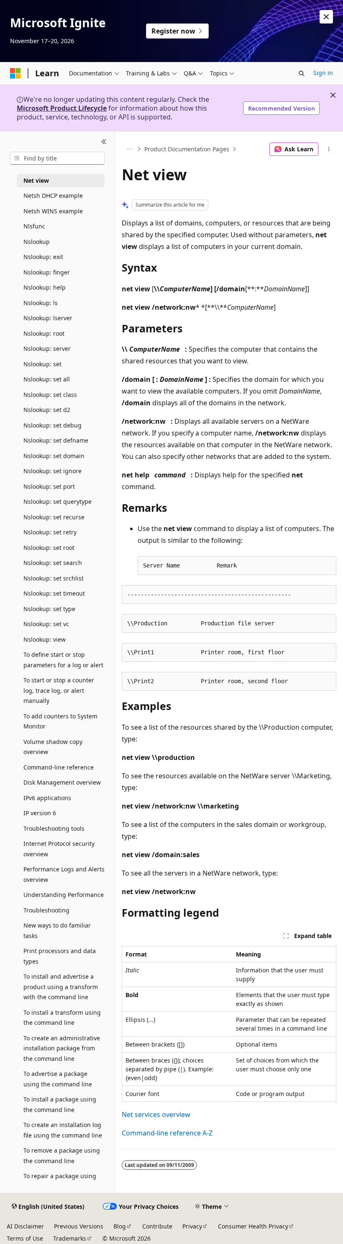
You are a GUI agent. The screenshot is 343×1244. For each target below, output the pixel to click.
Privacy (192, 1226)
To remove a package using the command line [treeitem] (61, 1155)
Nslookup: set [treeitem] (42, 364)
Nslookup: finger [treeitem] (46, 272)
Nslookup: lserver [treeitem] (47, 318)
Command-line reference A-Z (167, 1133)
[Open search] (301, 73)
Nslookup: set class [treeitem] (50, 395)
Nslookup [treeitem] (36, 242)
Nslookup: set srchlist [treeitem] (53, 578)
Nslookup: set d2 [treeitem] (46, 410)
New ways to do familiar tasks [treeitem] (57, 930)
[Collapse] (104, 141)
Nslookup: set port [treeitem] (49, 486)
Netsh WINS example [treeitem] (53, 211)
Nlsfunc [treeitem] (34, 226)
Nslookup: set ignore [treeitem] (52, 471)
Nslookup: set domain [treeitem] (53, 456)
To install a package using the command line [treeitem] (59, 1104)
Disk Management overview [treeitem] (62, 782)
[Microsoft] (15, 73)
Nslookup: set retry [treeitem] (50, 532)
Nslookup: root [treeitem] (43, 333)
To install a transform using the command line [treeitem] (62, 1017)
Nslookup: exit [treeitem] (43, 257)
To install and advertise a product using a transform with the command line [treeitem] (60, 986)
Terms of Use (25, 1238)
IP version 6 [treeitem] (39, 813)
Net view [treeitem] (36, 180)
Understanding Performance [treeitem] (63, 895)
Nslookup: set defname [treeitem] (55, 440)
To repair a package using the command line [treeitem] (59, 1181)
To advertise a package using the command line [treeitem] (57, 1079)
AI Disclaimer (25, 1226)
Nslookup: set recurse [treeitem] (53, 517)
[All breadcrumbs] (129, 149)
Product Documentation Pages (186, 149)
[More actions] (329, 149)
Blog (119, 1226)
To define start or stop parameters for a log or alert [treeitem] (63, 660)
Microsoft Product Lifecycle (62, 108)
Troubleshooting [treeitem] (46, 910)
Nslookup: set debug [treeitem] (52, 425)
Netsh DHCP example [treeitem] (53, 196)
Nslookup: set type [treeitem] (49, 609)
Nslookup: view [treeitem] (44, 639)
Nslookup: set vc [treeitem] (46, 624)
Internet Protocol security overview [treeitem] (59, 849)
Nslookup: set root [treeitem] (48, 548)
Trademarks (69, 1238)
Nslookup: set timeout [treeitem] (54, 593)
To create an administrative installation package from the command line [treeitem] (61, 1048)
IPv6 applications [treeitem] (47, 798)
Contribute (157, 1226)
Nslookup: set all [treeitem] (46, 379)
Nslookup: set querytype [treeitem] (57, 501)
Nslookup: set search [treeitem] (52, 563)
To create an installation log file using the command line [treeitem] (62, 1130)
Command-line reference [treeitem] (58, 767)
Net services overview (156, 1114)
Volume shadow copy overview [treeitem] (52, 747)
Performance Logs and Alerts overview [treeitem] (64, 874)
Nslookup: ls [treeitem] (40, 303)
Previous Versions (78, 1226)
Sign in (323, 73)
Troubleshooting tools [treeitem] (53, 828)
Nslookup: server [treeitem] (47, 348)
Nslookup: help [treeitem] (44, 287)
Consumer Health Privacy (253, 1226)
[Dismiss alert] (326, 16)
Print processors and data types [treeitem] (59, 956)
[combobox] (57, 158)
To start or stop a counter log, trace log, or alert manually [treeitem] (58, 690)
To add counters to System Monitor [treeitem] (60, 721)
